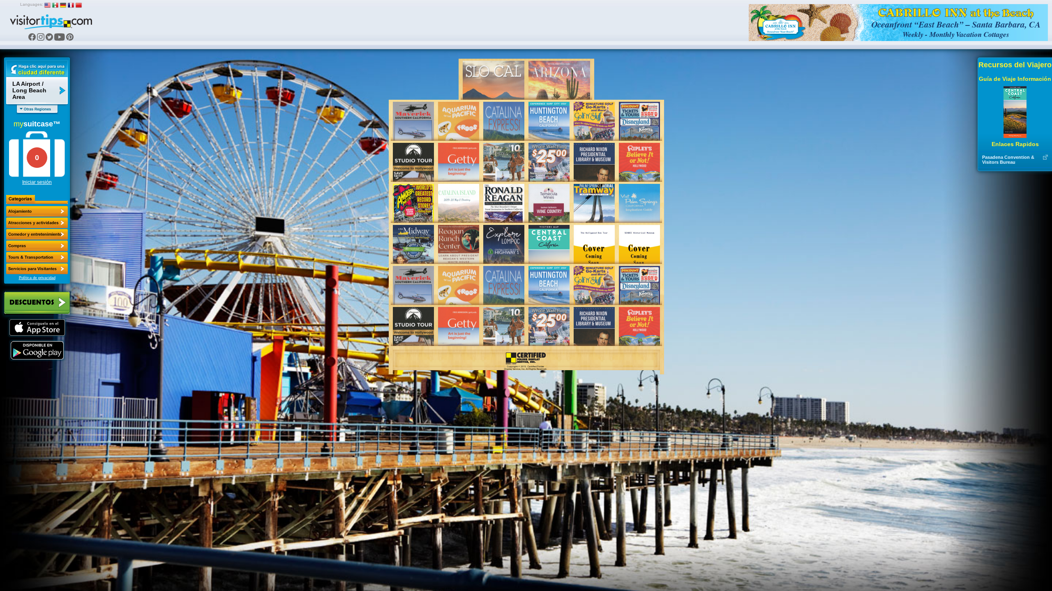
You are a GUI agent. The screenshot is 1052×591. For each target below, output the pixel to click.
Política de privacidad (37, 278)
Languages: (31, 4)
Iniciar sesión (37, 182)
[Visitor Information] (37, 268)
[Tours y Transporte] (37, 257)
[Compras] (37, 246)
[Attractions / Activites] (37, 223)
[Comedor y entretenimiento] (37, 234)
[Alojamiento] (37, 211)
